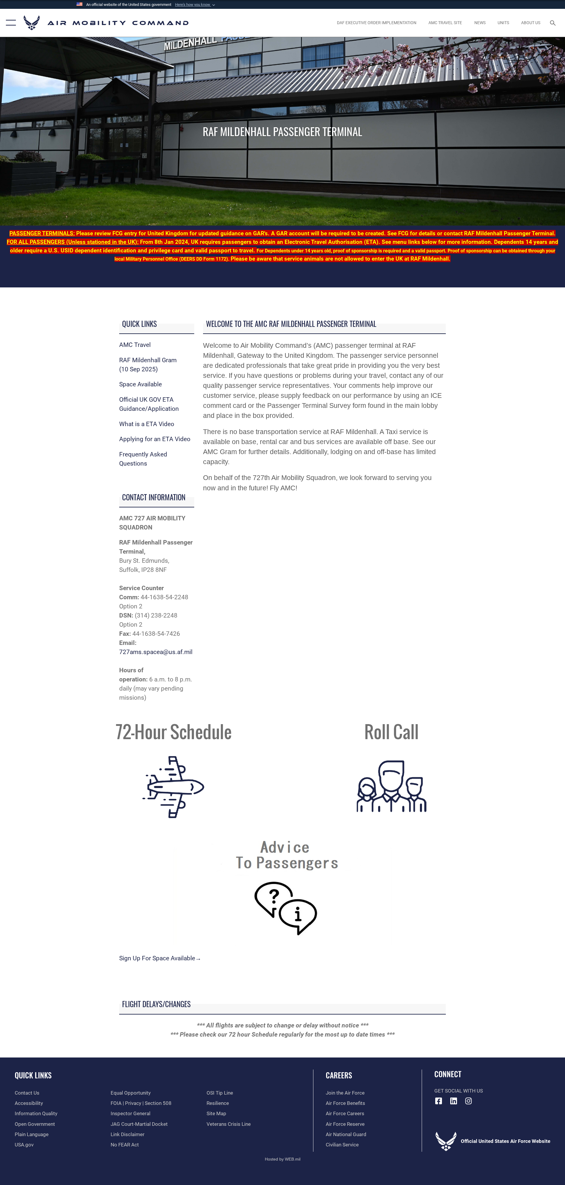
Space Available (140, 384)
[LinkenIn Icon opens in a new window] (453, 1100)
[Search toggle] (553, 23)
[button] (195, 5)
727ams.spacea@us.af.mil (155, 652)
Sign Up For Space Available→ (160, 958)
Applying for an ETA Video (154, 439)
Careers (339, 1075)
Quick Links (33, 1075)
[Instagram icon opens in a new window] (468, 1100)
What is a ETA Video (146, 424)
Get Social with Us (458, 1091)
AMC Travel (135, 344)
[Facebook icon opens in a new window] (438, 1100)
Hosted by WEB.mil (282, 1159)
